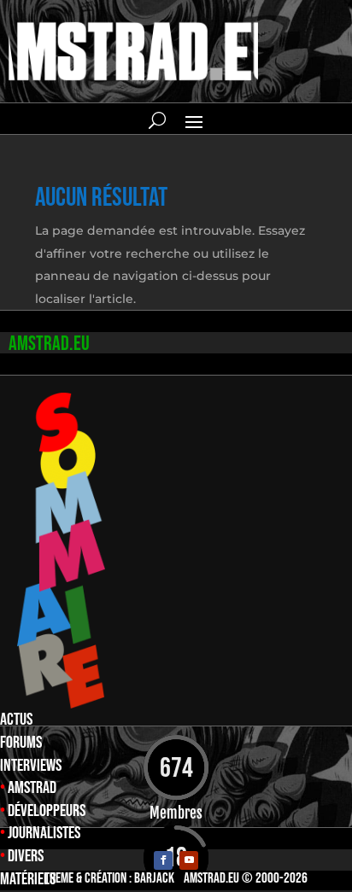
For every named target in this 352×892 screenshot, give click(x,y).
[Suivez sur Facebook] (163, 860)
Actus (16, 719)
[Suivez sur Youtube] (188, 860)
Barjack (154, 878)
